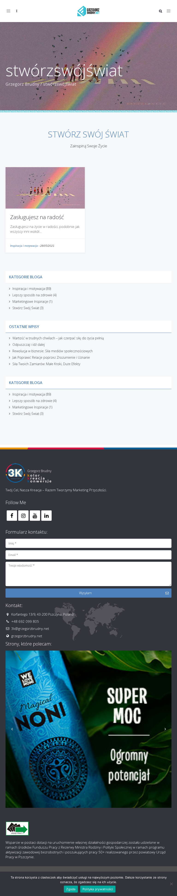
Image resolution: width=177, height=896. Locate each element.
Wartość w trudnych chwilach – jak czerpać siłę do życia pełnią (58, 338)
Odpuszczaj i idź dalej (28, 344)
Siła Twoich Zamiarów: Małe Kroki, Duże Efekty (46, 364)
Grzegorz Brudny (22, 84)
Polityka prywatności (98, 889)
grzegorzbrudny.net (26, 636)
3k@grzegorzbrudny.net (30, 628)
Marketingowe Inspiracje (30, 301)
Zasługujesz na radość (37, 217)
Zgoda (70, 889)
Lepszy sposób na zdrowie (32, 295)
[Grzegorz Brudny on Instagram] (23, 515)
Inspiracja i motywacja (24, 245)
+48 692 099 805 (25, 621)
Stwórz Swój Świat (25, 308)
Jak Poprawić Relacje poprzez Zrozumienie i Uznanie (51, 357)
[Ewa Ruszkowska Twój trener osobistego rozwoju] (89, 733)
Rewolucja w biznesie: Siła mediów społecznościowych (52, 351)
